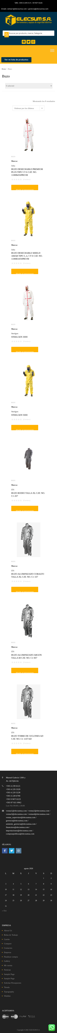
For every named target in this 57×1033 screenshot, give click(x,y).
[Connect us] (5, 850)
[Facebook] (24, 42)
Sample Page (9, 974)
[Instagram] (33, 42)
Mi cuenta (8, 965)
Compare (8, 944)
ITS (12, 490)
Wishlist (7, 996)
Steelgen (14, 333)
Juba (13, 166)
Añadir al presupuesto (25, 189)
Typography (9, 992)
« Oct (4, 911)
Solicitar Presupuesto (12, 983)
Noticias (7, 970)
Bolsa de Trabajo (11, 935)
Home (4, 69)
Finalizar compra (11, 957)
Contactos (8, 948)
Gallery (7, 961)
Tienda (7, 987)
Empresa (7, 952)
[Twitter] (29, 42)
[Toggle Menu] (52, 50)
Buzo (13, 156)
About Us (8, 930)
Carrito (7, 939)
